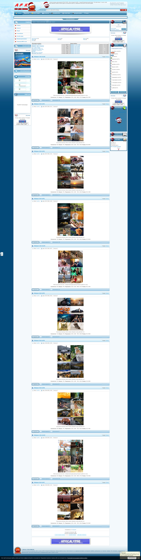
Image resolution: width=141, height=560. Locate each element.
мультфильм (118, 110)
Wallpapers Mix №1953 (39, 103)
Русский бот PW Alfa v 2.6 (37, 48)
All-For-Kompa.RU (29, 549)
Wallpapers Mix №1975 (75, 51)
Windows (118, 114)
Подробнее (35, 100)
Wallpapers (122, 120)
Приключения (115, 124)
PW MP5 (33, 51)
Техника (59, 38)
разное (124, 127)
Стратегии (114, 125)
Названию (74, 529)
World (122, 121)
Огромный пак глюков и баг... (38, 49)
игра (124, 124)
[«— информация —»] (118, 149)
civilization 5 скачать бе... (37, 50)
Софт (114, 114)
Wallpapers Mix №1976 (75, 50)
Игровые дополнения (41, 21)
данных (113, 122)
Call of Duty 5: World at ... (37, 44)
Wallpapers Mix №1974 (75, 52)
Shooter (117, 122)
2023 (125, 130)
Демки (33, 39)
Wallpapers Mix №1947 (39, 482)
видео (113, 110)
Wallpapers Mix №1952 (39, 151)
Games (116, 128)
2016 (121, 128)
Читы (33, 40)
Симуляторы (123, 118)
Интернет (123, 114)
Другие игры (48, 21)
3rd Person (121, 124)
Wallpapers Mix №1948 (39, 387)
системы (118, 127)
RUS (124, 121)
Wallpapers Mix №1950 (39, 293)
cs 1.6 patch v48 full (36, 47)
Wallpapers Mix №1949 (39, 340)
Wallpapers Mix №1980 (75, 46)
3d (124, 120)
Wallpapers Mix (122, 122)
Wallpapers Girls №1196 (39, 56)
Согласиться (131, 557)
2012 (113, 120)
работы (123, 115)
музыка (113, 112)
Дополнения (34, 38)
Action (114, 117)
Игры (84, 39)
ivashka (38, 59)
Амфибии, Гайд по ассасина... (38, 45)
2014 (113, 128)
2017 (124, 128)
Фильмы (122, 117)
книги (122, 112)
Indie (115, 127)
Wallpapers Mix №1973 (75, 53)
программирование (115, 118)
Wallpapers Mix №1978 (75, 48)
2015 (119, 128)
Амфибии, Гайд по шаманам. (38, 46)
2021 (120, 130)
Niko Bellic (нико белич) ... (37, 53)
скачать (115, 116)
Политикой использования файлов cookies (77, 558)
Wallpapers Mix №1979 (75, 47)
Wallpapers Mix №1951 (39, 198)
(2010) (119, 121)
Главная (34, 21)
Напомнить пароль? (115, 29)
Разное (107, 56)
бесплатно (120, 115)
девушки (116, 121)
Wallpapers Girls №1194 (39, 435)
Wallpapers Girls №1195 (39, 245)
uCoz (57, 552)
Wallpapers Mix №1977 (75, 49)
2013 (121, 127)
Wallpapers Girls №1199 (75, 45)
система (117, 117)
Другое (84, 38)
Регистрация (113, 28)
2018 (112, 130)
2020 (117, 130)
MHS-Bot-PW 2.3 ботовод (37, 52)
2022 (123, 130)
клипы (117, 112)
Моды (59, 39)
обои (113, 121)
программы (116, 120)
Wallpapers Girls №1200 (75, 44)
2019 (115, 130)
